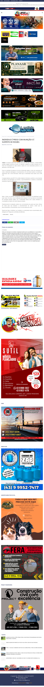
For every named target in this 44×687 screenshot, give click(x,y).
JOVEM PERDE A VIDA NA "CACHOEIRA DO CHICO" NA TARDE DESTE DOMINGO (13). (23, 659)
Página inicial (4, 137)
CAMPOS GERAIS (10, 137)
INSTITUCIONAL (7, 0)
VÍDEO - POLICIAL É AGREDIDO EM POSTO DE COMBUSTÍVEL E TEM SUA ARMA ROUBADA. (24, 648)
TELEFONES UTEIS (14, 0)
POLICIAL (11, 215)
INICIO (2, 0)
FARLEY (30, 684)
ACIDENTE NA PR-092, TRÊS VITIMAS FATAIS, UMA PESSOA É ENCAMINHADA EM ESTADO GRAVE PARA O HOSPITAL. (24, 639)
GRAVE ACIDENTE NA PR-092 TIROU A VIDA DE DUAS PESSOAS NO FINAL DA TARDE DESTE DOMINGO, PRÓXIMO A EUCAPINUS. (24, 655)
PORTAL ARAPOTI (22, 684)
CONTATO (20, 0)
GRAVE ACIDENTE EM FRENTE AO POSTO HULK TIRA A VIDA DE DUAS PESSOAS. (22, 643)
